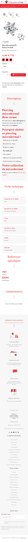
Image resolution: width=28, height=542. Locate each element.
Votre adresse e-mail (5, 514)
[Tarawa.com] (14, 2)
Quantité (5, 72)
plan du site (23, 537)
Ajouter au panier (18, 75)
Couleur (4, 63)
